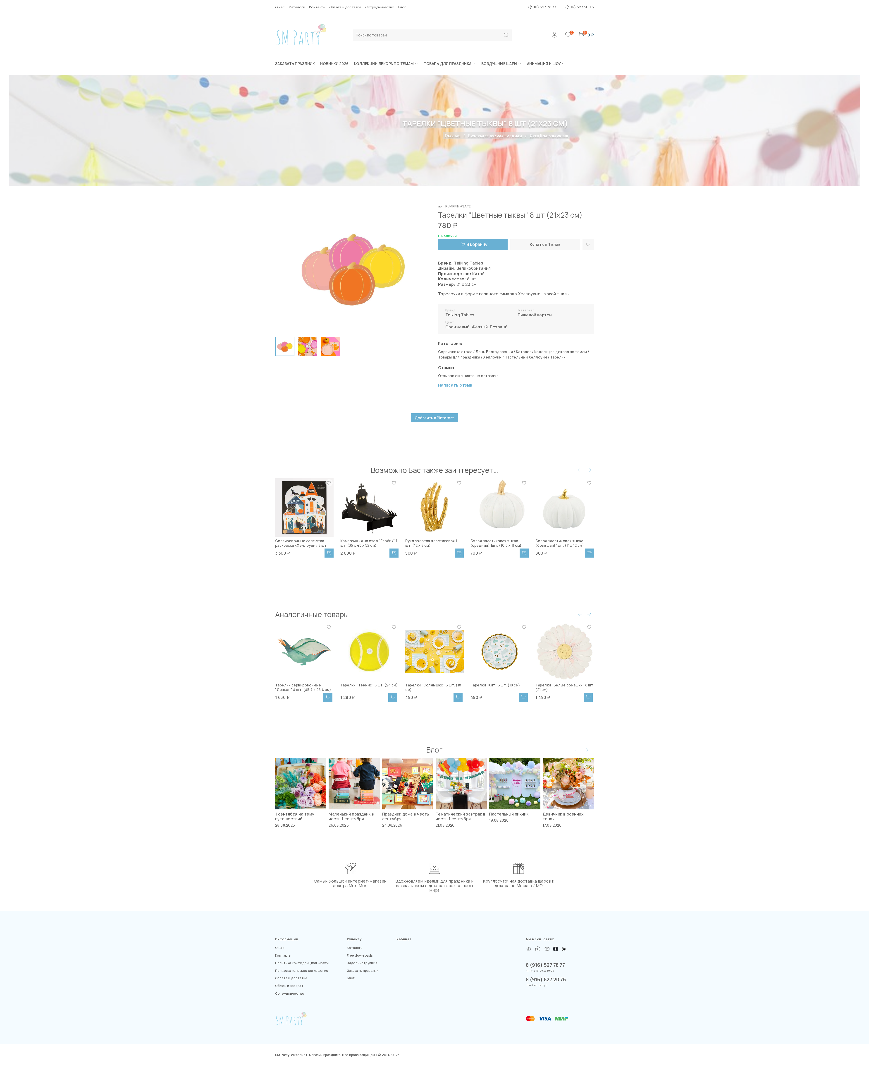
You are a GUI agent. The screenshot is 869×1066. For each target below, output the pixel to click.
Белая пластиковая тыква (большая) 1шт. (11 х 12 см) (559, 543)
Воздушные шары (499, 63)
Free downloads (360, 955)
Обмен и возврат (289, 986)
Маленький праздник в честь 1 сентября (351, 816)
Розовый (498, 327)
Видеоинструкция (362, 963)
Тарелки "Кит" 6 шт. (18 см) (495, 685)
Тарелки (558, 357)
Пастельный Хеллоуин (526, 357)
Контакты (317, 7)
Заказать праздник (295, 63)
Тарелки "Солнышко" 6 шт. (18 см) (433, 687)
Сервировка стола (455, 351)
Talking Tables (459, 315)
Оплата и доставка (345, 7)
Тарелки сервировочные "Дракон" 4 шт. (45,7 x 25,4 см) (303, 687)
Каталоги (297, 7)
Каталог (523, 351)
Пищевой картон (535, 315)
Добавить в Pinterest (434, 417)
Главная (453, 135)
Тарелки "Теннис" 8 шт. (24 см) (369, 685)
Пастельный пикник (508, 814)
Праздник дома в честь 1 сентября (407, 816)
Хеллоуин (492, 357)
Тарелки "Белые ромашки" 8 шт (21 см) (564, 687)
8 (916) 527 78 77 (541, 7)
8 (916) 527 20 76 (578, 7)
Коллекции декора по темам (384, 63)
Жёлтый (480, 327)
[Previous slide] (282, 268)
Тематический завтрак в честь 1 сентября (461, 816)
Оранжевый (457, 327)
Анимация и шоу (544, 63)
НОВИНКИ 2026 (334, 63)
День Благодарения (549, 135)
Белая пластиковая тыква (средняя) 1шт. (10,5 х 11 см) (496, 543)
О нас (280, 7)
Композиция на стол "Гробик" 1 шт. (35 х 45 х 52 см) (368, 543)
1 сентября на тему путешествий (294, 816)
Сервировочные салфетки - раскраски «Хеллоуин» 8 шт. (301, 543)
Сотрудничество (379, 7)
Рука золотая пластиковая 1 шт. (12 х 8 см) (431, 543)
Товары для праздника (448, 63)
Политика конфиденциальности (302, 963)
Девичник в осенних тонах (563, 816)
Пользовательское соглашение (301, 970)
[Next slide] (423, 268)
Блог (402, 7)
